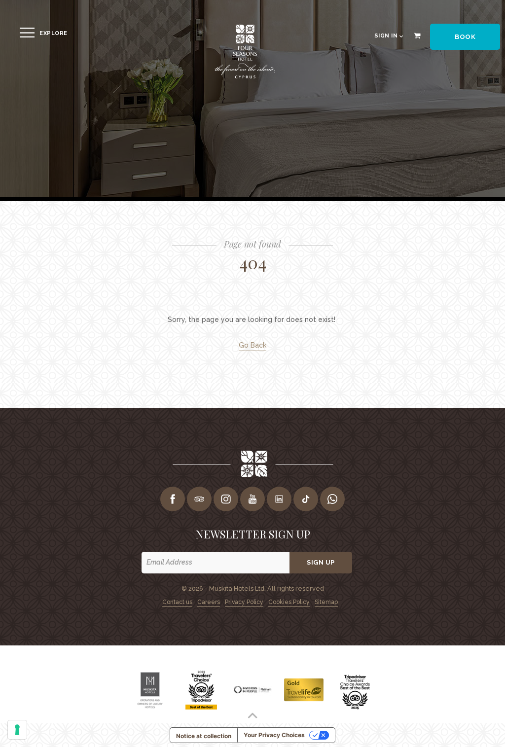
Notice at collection (203, 736)
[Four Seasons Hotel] (245, 76)
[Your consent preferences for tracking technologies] (17, 729)
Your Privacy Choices (274, 735)
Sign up (321, 562)
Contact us (177, 602)
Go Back (252, 345)
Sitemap (326, 602)
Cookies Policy (289, 602)
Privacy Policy (244, 602)
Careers (208, 602)
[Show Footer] (252, 715)
